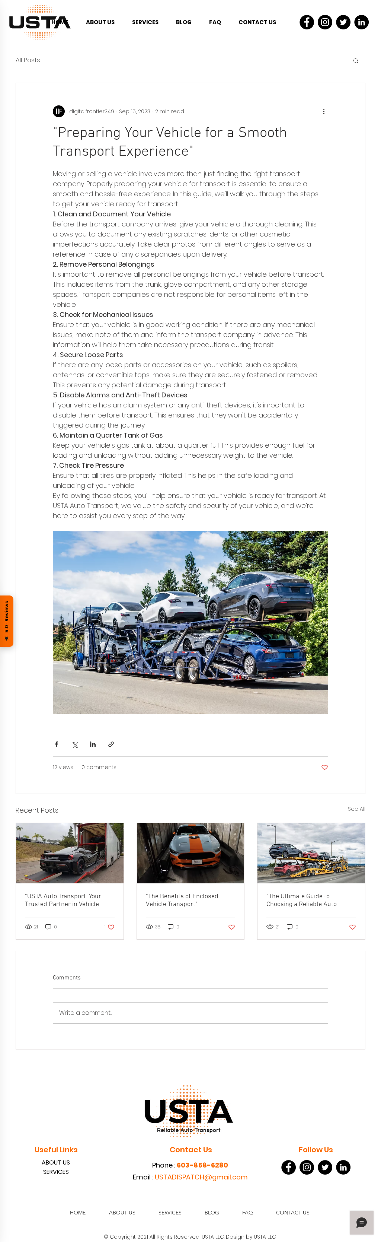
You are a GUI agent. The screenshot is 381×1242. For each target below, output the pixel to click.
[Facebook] (307, 22)
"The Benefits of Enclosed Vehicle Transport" (182, 900)
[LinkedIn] (361, 22)
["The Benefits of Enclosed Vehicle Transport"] (190, 853)
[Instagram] (325, 22)
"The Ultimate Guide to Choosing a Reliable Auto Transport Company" (301, 900)
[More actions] (323, 111)
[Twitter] (343, 22)
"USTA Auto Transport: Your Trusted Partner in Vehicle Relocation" (63, 900)
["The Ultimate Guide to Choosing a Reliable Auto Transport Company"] (311, 853)
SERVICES (56, 1172)
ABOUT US (56, 1162)
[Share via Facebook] (56, 744)
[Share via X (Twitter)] (74, 744)
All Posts (28, 60)
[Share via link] (111, 744)
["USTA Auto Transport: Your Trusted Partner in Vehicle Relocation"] (70, 853)
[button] (355, 60)
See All (356, 809)
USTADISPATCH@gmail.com (201, 1177)
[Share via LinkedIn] (92, 744)
